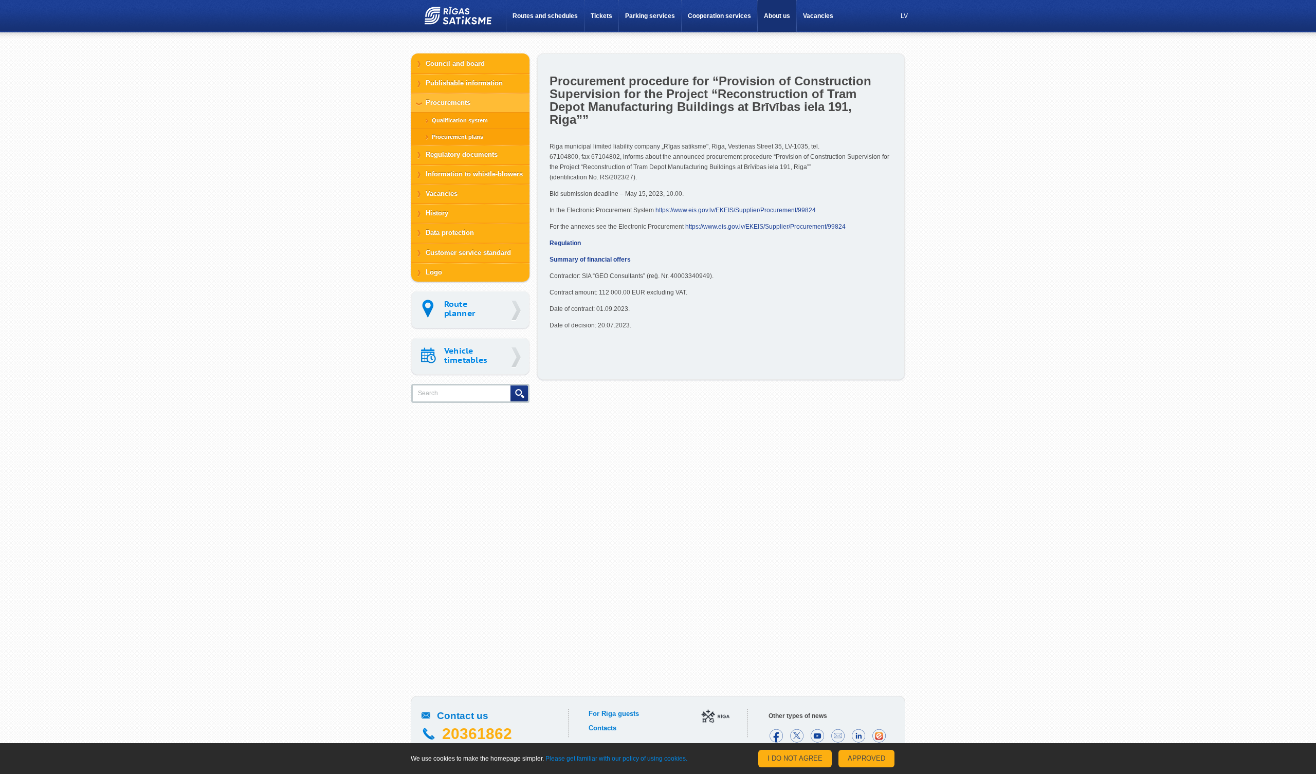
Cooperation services (719, 16)
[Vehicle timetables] (470, 356)
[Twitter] (797, 736)
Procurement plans (457, 137)
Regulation (565, 243)
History (437, 213)
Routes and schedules (545, 16)
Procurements (448, 102)
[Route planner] (470, 309)
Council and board (455, 63)
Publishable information (464, 83)
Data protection (450, 232)
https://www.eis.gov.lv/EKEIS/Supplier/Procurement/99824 (735, 210)
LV (904, 16)
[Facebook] (776, 736)
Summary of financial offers (590, 259)
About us (777, 16)
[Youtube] (817, 736)
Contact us (462, 715)
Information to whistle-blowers (474, 174)
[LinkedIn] (858, 736)
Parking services (650, 16)
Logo (434, 272)
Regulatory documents (462, 154)
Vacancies (818, 16)
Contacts (602, 728)
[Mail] (838, 736)
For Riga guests (614, 713)
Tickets (601, 16)
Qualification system (460, 120)
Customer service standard (468, 252)
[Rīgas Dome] (715, 717)
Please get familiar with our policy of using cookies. (616, 758)
